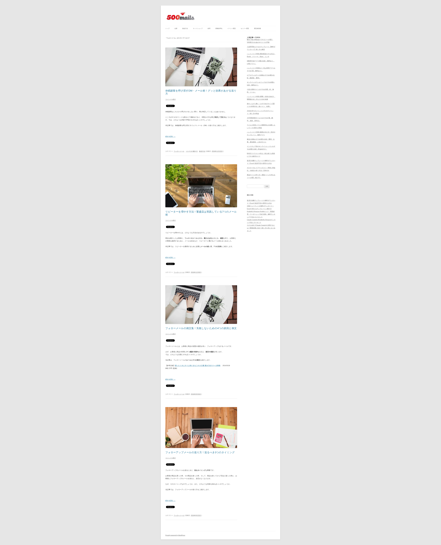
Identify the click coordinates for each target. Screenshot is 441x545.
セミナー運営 (245, 28)
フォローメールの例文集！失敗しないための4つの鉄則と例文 (201, 328)
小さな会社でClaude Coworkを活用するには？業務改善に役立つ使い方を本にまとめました (261, 228)
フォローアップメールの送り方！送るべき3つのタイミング (200, 452)
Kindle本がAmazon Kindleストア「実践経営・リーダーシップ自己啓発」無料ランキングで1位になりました (261, 214)
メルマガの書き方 (192, 151)
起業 (176, 28)
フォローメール (179, 151)
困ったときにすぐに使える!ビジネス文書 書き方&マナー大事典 (197, 365)
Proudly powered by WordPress (175, 535)
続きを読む (170, 136)
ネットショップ (198, 28)
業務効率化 (218, 28)
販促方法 (185, 28)
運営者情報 (257, 28)
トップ (167, 28)
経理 (209, 28)
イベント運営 (231, 28)
